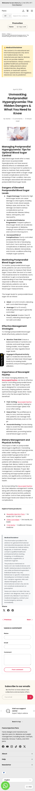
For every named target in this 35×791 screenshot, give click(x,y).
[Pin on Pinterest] (12, 610)
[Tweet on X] (4, 610)
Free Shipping (16, 5)
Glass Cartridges (13, 520)
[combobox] (17, 16)
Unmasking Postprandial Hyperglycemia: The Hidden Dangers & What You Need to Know (15, 36)
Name (6, 633)
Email (6, 643)
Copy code (22, 27)
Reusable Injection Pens (16, 514)
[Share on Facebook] (8, 610)
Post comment (17, 670)
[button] (27, 11)
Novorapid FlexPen (25, 402)
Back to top (16, 722)
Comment (8, 652)
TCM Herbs (11, 525)
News (8, 34)
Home (3, 34)
